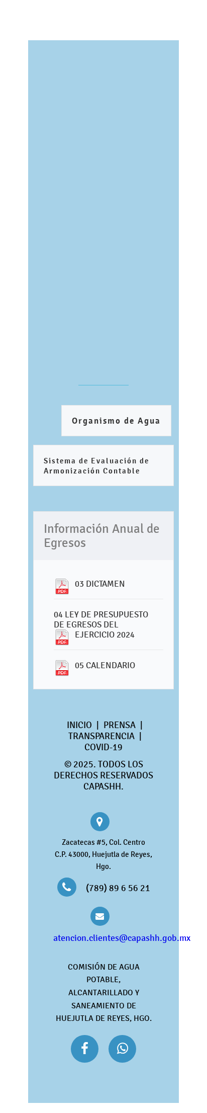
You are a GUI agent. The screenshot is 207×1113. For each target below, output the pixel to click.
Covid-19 (103, 747)
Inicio (79, 725)
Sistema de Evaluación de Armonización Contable (96, 465)
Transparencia (101, 736)
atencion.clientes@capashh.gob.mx (121, 937)
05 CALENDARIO (105, 665)
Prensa (120, 725)
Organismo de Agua (116, 421)
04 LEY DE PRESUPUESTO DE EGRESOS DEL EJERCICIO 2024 (101, 624)
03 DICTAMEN (100, 584)
